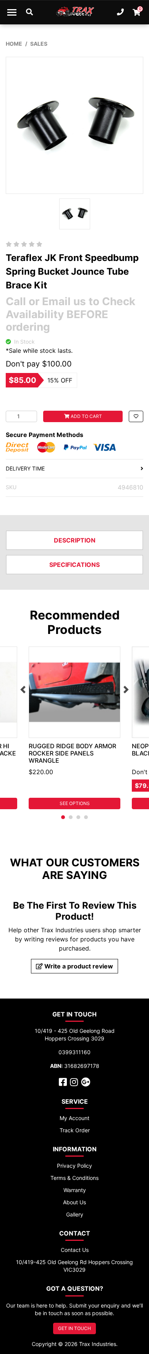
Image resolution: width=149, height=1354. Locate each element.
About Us (74, 1202)
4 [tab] (86, 817)
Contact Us (75, 1250)
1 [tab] (63, 817)
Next (126, 689)
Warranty (74, 1190)
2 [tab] (71, 817)
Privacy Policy (74, 1165)
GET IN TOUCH (74, 1328)
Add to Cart (86, 416)
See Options (75, 803)
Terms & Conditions (74, 1178)
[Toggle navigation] (11, 12)
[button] (136, 416)
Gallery (74, 1214)
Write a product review (78, 966)
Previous (23, 689)
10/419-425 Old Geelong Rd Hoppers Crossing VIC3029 (74, 1266)
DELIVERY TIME (25, 468)
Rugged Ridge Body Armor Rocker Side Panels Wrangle (72, 753)
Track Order (75, 1130)
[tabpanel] (74, 728)
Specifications (74, 564)
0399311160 (74, 1052)
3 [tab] (78, 817)
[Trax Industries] (75, 12)
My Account (74, 1118)
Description (75, 540)
